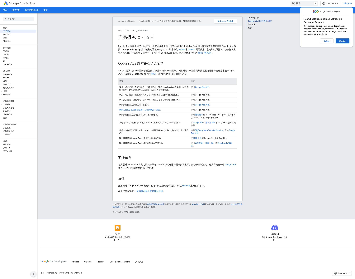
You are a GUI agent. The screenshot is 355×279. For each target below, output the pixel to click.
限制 (153, 74)
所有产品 (139, 262)
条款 (43, 273)
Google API (198, 122)
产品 (127, 30)
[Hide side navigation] (33, 274)
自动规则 (199, 143)
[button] (18, 91)
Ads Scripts (27, 3)
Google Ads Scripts (140, 30)
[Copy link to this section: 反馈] (127, 178)
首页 (120, 30)
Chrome (87, 262)
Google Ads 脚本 (202, 105)
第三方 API (210, 122)
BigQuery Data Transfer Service (209, 130)
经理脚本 (199, 115)
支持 (45, 10)
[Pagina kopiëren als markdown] (147, 37)
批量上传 (209, 143)
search (192, 49)
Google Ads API (202, 87)
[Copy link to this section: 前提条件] (134, 157)
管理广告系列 (204, 52)
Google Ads (230, 164)
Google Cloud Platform (120, 262)
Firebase (100, 262)
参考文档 (16, 10)
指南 (5, 10)
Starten (342, 41)
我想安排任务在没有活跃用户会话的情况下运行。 (140, 110)
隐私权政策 (52, 273)
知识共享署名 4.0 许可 (155, 204)
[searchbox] (18, 19)
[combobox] (304, 3)
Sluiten (327, 41)
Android (75, 262)
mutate (182, 49)
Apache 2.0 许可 (198, 204)
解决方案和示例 (32, 10)
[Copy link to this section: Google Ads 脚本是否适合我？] (166, 63)
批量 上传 (197, 138)
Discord (186, 185)
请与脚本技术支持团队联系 (149, 191)
